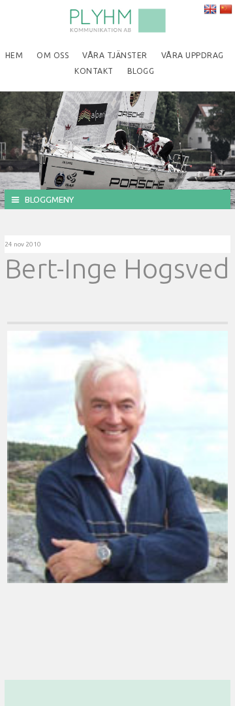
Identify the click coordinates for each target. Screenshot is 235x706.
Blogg (141, 71)
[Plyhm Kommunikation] (117, 30)
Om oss (53, 55)
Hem (14, 55)
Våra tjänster (115, 55)
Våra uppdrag (192, 55)
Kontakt (94, 71)
